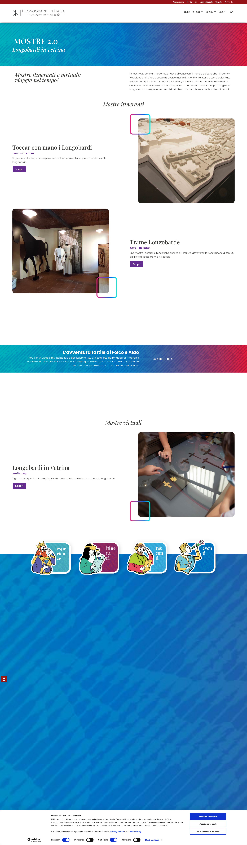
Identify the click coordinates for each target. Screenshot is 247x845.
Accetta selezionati (208, 824)
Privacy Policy (117, 831)
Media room (192, 2)
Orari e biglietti (206, 2)
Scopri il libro (163, 358)
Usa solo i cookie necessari (208, 831)
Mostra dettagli (152, 840)
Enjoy (222, 11)
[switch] (90, 840)
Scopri (196, 11)
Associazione (178, 2)
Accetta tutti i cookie (208, 816)
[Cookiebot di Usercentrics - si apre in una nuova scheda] (34, 840)
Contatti (218, 2)
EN (231, 11)
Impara (209, 11)
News (227, 2)
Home (187, 11)
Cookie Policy (134, 831)
